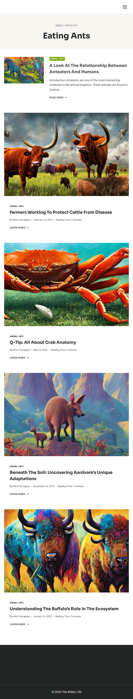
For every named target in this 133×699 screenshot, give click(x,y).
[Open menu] (125, 6)
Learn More (19, 227)
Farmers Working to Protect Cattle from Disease (61, 212)
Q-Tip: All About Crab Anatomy (43, 342)
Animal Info (57, 58)
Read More (58, 97)
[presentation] (66, 154)
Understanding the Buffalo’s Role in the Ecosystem (64, 608)
